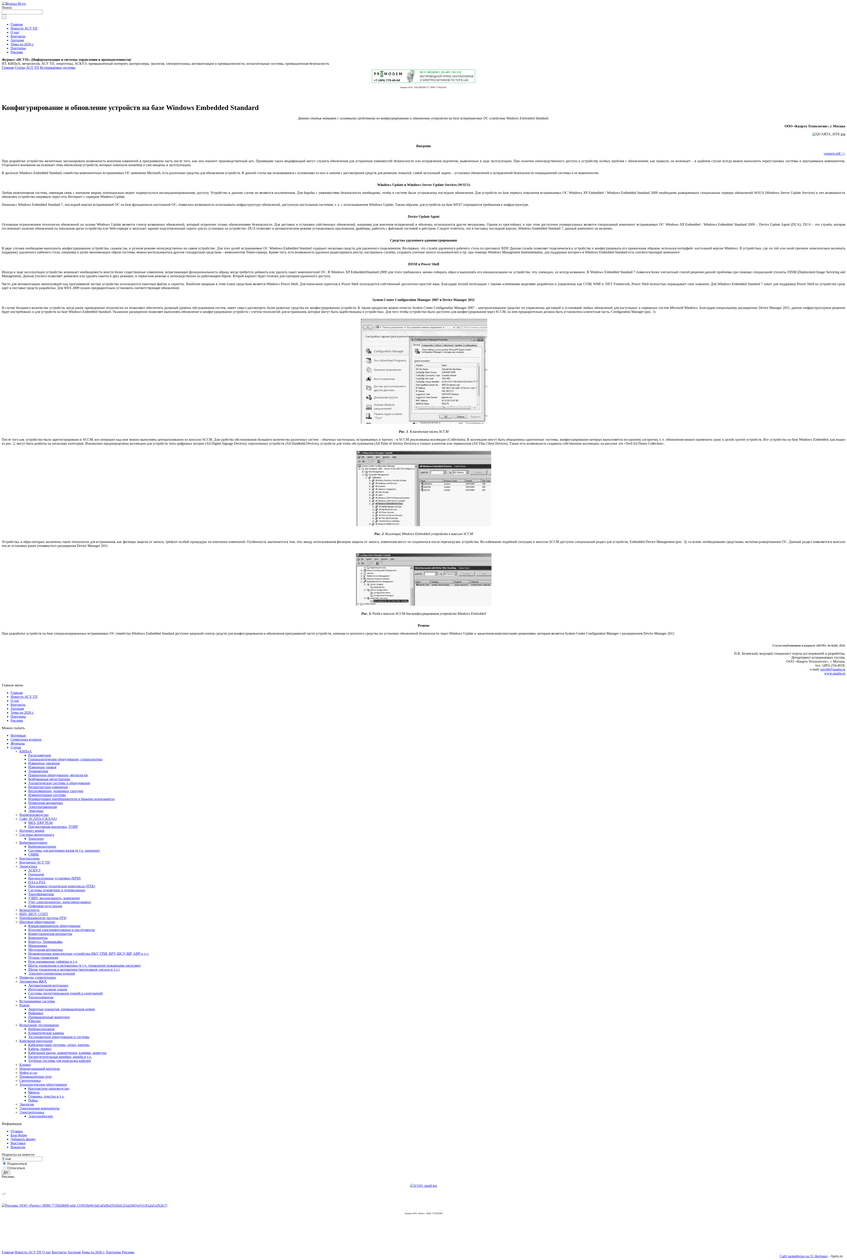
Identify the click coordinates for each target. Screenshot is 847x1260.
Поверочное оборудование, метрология (58, 775)
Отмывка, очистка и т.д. (46, 1096)
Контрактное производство (48, 1088)
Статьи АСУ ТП (27, 67)
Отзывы (17, 1131)
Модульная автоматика (45, 950)
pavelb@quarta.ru (832, 669)
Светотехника (30, 1080)
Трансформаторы (41, 894)
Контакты (18, 704)
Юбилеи (34, 1021)
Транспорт (36, 838)
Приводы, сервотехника (37, 977)
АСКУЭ (34, 870)
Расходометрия (39, 755)
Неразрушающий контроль (39, 1068)
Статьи (16, 747)
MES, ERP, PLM (40, 823)
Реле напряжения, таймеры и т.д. (53, 961)
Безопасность (29, 910)
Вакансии (18, 1147)
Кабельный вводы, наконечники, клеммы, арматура (67, 1053)
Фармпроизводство (34, 815)
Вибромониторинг (33, 842)
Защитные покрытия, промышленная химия (61, 1009)
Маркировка (37, 946)
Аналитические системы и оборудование (59, 783)
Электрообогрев (40, 1116)
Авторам (17, 708)
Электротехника (31, 1112)
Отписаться (16, 1168)
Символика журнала (26, 739)
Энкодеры (35, 811)
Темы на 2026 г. (22, 712)
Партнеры (18, 716)
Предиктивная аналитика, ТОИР (53, 827)
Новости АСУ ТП (24, 697)
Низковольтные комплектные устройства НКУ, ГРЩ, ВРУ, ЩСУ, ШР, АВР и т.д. (88, 953)
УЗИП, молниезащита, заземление (54, 898)
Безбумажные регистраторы (49, 779)
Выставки (18, 1143)
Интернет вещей (31, 831)
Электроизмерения (42, 807)
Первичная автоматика (45, 803)
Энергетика (28, 866)
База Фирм (19, 1135)
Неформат (35, 1013)
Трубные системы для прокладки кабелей (59, 1061)
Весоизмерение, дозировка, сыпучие (55, 791)
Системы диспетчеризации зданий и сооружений (65, 993)
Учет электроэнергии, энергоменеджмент (59, 902)
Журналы (18, 743)
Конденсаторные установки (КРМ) (54, 878)
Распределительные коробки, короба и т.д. (60, 1057)
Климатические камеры (46, 1033)
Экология (26, 1104)
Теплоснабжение (41, 997)
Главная (8, 67)
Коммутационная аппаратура (50, 934)
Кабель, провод (39, 1049)
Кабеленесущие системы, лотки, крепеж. (59, 1045)
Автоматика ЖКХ (33, 981)
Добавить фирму (23, 1139)
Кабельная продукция (35, 1041)
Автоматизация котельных (48, 985)
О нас (15, 700)
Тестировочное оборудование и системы (58, 1037)
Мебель (33, 1092)
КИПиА (25, 751)
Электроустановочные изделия (51, 973)
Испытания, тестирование (39, 1025)
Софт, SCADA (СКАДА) (38, 819)
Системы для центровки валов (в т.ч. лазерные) (64, 850)
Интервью (18, 735)
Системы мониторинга (36, 834)
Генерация (36, 874)
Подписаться (17, 1163)
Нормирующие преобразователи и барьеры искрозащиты (71, 799)
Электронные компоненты (39, 1108)
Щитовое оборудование (37, 922)
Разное (24, 1005)
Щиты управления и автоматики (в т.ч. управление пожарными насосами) (84, 965)
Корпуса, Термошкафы (45, 942)
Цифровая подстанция (45, 906)
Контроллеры (29, 858)
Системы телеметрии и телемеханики (56, 890)
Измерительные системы (47, 795)
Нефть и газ (28, 1072)
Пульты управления (43, 957)
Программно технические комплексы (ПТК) (61, 886)
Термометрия (38, 771)
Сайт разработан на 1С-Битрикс (804, 1256)
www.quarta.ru (834, 673)
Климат (25, 1065)
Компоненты (38, 938)
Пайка (33, 1100)
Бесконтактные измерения (48, 787)
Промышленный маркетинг (49, 1017)
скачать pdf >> (834, 153)
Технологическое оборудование (43, 1084)
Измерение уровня (42, 767)
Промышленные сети (35, 1076)
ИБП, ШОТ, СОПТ (33, 914)
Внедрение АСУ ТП (34, 862)
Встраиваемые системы (57, 67)
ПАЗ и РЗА (36, 882)
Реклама (17, 720)
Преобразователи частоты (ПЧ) (42, 918)
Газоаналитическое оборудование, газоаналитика (65, 759)
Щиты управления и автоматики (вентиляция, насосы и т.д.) (74, 969)
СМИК (33, 854)
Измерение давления (44, 763)
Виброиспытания (41, 1029)
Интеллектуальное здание (47, 989)
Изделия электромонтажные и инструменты (61, 930)
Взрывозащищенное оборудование (54, 926)
